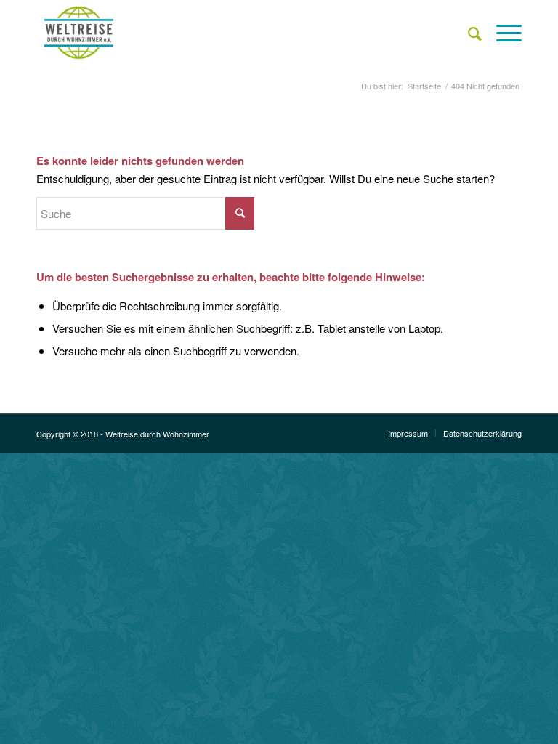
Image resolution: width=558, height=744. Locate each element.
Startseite (424, 86)
